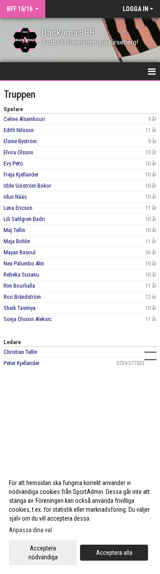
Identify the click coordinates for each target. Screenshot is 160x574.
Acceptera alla (114, 552)
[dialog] (80, 519)
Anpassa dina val (30, 530)
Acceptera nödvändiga (43, 553)
